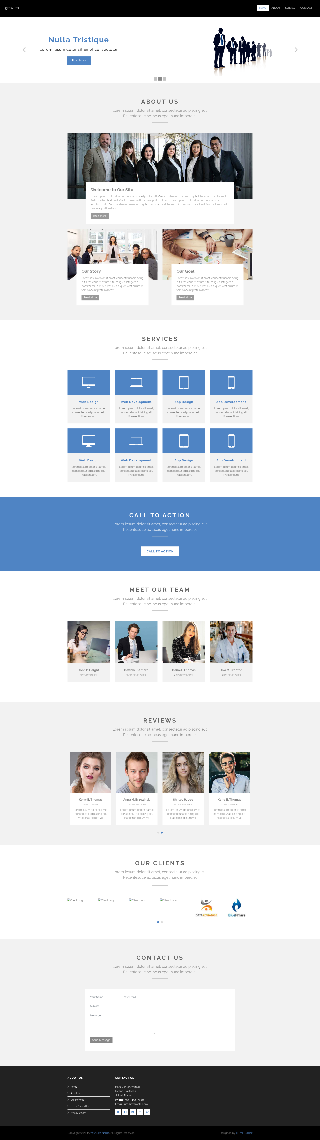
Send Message (101, 1040)
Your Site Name (99, 1133)
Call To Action (160, 551)
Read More (79, 60)
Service (290, 7)
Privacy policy (78, 1112)
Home (262, 7)
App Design (183, 402)
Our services (77, 1099)
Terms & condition (80, 1106)
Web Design (89, 402)
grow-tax (12, 8)
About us (75, 1093)
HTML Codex (244, 1133)
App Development (231, 402)
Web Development (136, 402)
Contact (306, 7)
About (276, 7)
